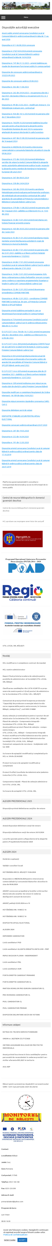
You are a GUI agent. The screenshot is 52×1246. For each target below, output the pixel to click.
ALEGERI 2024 (8, 929)
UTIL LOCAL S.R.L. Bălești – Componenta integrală (24, 733)
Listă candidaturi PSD (12, 942)
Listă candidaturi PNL (12, 962)
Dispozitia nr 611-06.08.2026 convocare (18, 45)
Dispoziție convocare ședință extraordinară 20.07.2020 (24, 425)
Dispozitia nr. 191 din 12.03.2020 (15, 442)
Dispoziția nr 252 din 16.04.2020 (15, 437)
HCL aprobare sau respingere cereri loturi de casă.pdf (23, 521)
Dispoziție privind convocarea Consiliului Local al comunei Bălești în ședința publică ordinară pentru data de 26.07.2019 (26, 463)
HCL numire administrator (14, 670)
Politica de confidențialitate (15, 1235)
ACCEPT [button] (22, 1240)
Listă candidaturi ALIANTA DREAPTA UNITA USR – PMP (26, 949)
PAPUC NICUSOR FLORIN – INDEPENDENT (20, 956)
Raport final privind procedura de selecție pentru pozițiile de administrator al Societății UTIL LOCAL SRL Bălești (25, 679)
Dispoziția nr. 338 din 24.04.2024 (15, 183)
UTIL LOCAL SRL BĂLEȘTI (13, 646)
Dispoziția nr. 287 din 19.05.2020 (15, 431)
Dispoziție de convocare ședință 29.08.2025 (20, 81)
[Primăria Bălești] (26, 9)
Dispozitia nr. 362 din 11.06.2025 (15, 87)
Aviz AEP (6, 1067)
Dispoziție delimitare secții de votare (17, 410)
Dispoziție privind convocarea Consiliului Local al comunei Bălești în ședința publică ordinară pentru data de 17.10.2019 (26, 451)
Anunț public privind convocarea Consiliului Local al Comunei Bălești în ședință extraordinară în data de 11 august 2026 (25, 36)
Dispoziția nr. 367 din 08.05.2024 (15, 178)
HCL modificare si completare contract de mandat (24, 663)
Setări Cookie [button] (9, 1240)
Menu (26, 17)
